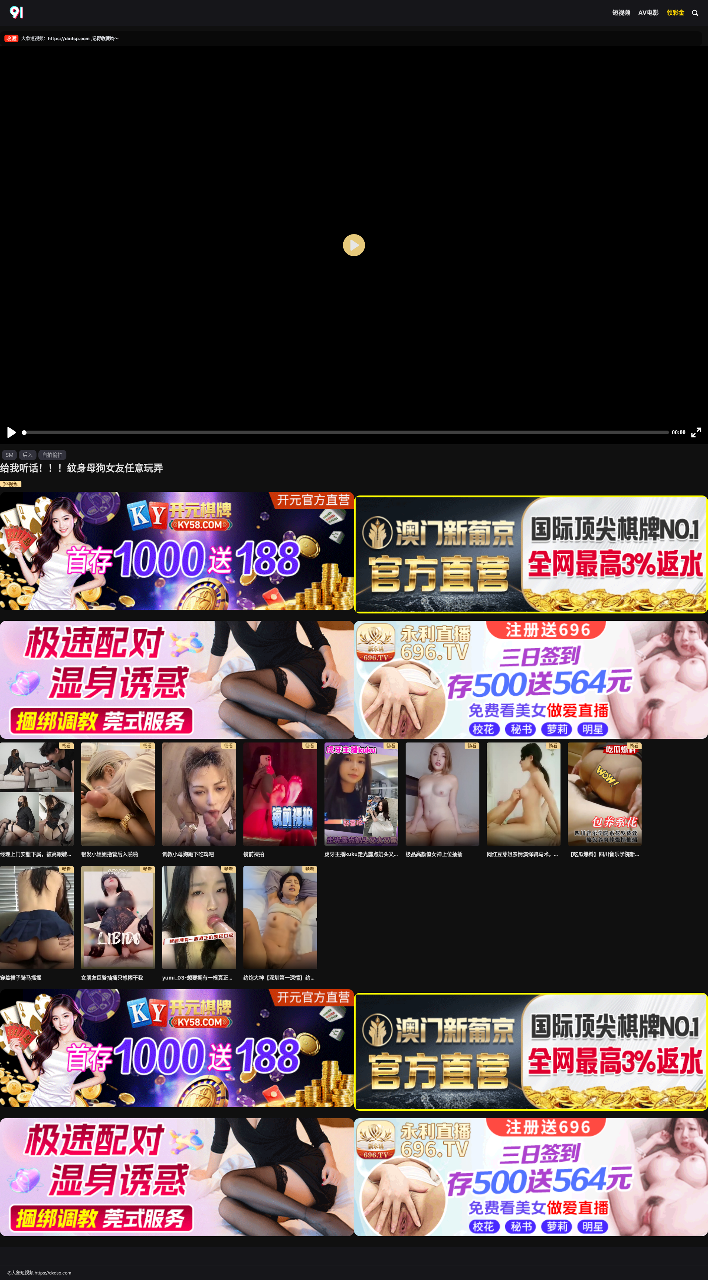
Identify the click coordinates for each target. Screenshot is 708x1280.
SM (9, 455)
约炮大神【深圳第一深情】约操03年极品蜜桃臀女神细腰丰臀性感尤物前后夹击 (280, 977)
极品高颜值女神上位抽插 (434, 854)
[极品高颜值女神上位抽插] (442, 794)
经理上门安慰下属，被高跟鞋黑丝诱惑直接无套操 (37, 854)
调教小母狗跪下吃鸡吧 (188, 854)
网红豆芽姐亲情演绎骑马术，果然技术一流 (523, 854)
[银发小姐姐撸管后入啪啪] (118, 794)
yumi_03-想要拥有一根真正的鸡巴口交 (199, 977)
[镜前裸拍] (280, 794)
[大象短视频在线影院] (17, 13)
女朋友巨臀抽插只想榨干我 (112, 977)
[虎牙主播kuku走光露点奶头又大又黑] (361, 794)
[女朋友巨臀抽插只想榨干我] (118, 917)
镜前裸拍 (253, 854)
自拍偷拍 (52, 455)
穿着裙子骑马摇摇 (20, 977)
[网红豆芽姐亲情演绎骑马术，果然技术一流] (523, 794)
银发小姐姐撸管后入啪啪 (109, 854)
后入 (27, 455)
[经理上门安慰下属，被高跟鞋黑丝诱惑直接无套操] (37, 794)
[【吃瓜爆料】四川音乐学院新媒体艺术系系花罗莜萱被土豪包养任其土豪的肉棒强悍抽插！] (605, 794)
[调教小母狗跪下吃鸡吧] (199, 794)
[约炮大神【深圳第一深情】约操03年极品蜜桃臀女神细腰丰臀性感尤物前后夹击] (280, 917)
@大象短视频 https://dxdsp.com (39, 1273)
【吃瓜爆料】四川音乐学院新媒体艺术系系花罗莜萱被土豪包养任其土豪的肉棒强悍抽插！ (605, 854)
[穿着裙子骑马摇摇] (37, 917)
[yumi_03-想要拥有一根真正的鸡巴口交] (199, 917)
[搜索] (695, 12)
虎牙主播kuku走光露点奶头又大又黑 (361, 854)
